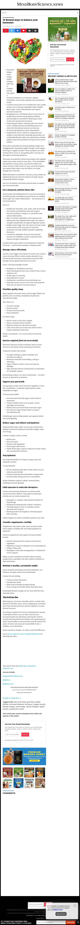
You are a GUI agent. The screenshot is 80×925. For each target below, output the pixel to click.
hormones (28, 704)
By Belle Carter (65, 120)
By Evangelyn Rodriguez (68, 138)
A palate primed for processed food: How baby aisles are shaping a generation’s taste (66, 227)
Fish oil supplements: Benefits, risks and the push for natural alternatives (64, 99)
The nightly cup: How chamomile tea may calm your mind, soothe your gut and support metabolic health (65, 126)
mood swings (20, 707)
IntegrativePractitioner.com (13, 676)
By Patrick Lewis (65, 103)
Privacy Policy (40, 918)
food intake (22, 702)
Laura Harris (18, 26)
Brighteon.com (8, 684)
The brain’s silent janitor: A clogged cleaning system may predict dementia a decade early (66, 208)
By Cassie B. (64, 131)
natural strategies (32, 707)
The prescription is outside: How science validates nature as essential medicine (65, 90)
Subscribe (70, 922)
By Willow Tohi (65, 94)
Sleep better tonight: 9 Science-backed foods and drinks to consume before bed (65, 181)
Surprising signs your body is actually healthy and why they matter (64, 199)
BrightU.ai (6, 680)
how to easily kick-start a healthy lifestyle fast (23, 634)
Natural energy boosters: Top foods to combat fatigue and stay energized (66, 190)
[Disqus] (24, 820)
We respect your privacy (30, 913)
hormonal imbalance (16, 704)
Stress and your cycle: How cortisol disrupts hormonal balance (66, 254)
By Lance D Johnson (66, 231)
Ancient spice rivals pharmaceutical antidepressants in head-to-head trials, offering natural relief (66, 236)
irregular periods (39, 704)
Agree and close (61, 914)
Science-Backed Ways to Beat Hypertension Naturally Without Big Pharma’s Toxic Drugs (66, 81)
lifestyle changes (9, 707)
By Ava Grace (65, 148)
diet (15, 702)
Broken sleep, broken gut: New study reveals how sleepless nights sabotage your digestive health (66, 144)
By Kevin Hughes (66, 185)
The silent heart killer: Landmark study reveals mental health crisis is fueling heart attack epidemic (65, 245)
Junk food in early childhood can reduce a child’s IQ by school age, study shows (65, 153)
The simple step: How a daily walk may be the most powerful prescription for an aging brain (65, 218)
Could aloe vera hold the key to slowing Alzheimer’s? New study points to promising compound (65, 116)
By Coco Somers (66, 85)
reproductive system (16, 709)
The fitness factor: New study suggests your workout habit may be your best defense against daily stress (65, 163)
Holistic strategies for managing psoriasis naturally (65, 136)
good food (30, 702)
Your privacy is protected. (11, 740)
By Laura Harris (65, 111)
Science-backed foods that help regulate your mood (65, 172)
